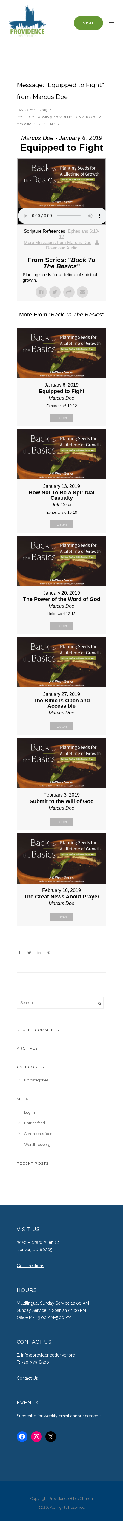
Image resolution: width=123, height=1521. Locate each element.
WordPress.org (37, 1144)
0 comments (28, 124)
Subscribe (26, 1415)
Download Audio (61, 247)
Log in (29, 1112)
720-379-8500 (35, 1362)
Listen (61, 417)
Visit (88, 23)
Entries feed (34, 1123)
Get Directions (30, 1265)
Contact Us (27, 1378)
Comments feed (38, 1134)
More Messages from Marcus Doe (57, 242)
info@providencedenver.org (48, 1355)
